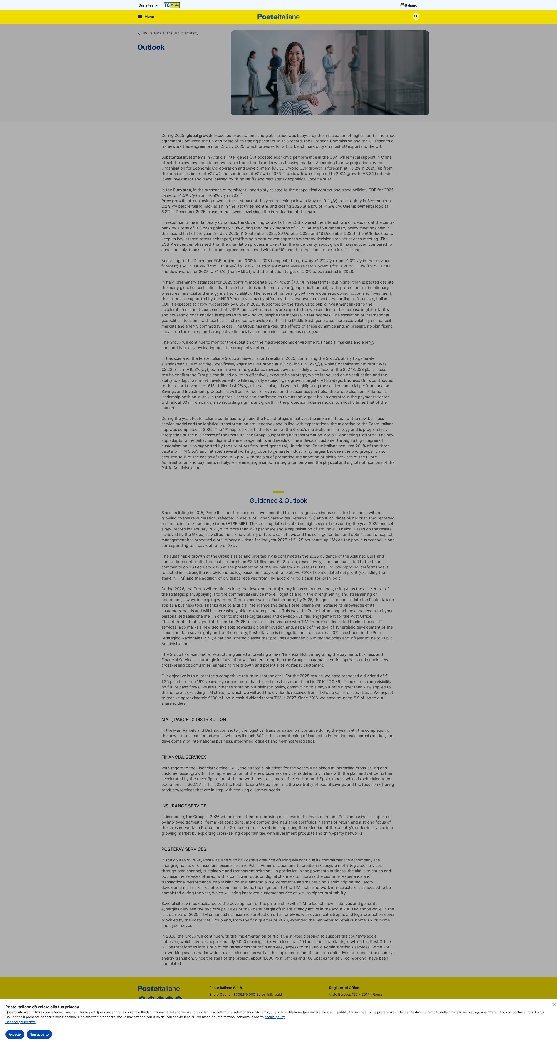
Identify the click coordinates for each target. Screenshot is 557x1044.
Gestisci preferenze (20, 1022)
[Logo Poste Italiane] (278, 16)
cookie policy (275, 1017)
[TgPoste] (171, 5)
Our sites (146, 5)
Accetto (15, 1034)
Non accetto (39, 1034)
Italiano (411, 5)
